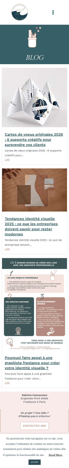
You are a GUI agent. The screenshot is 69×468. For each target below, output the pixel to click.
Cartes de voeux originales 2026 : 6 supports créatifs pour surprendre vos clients (34, 139)
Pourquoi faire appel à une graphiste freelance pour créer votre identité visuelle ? (32, 362)
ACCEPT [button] (34, 462)
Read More (55, 455)
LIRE (7, 159)
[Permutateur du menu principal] (53, 12)
